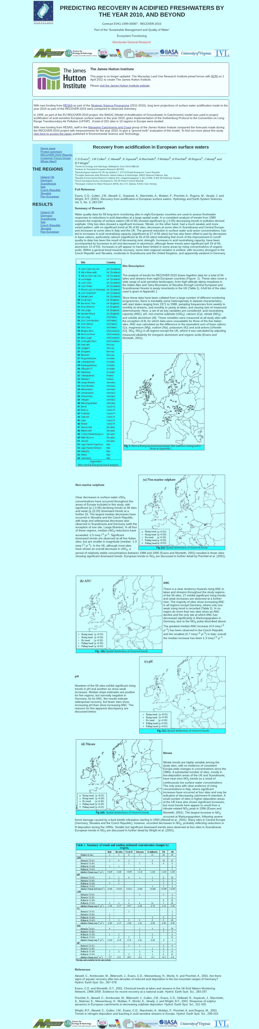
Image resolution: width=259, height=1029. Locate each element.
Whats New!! (48, 161)
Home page (47, 148)
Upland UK (47, 177)
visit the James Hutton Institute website (125, 85)
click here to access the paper (53, 133)
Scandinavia (48, 183)
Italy (43, 186)
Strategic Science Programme (110, 105)
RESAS (67, 105)
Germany (46, 180)
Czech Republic (50, 190)
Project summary (51, 151)
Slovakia (45, 193)
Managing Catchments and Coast (109, 127)
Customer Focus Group (55, 158)
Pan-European (49, 196)
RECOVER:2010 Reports (56, 154)
